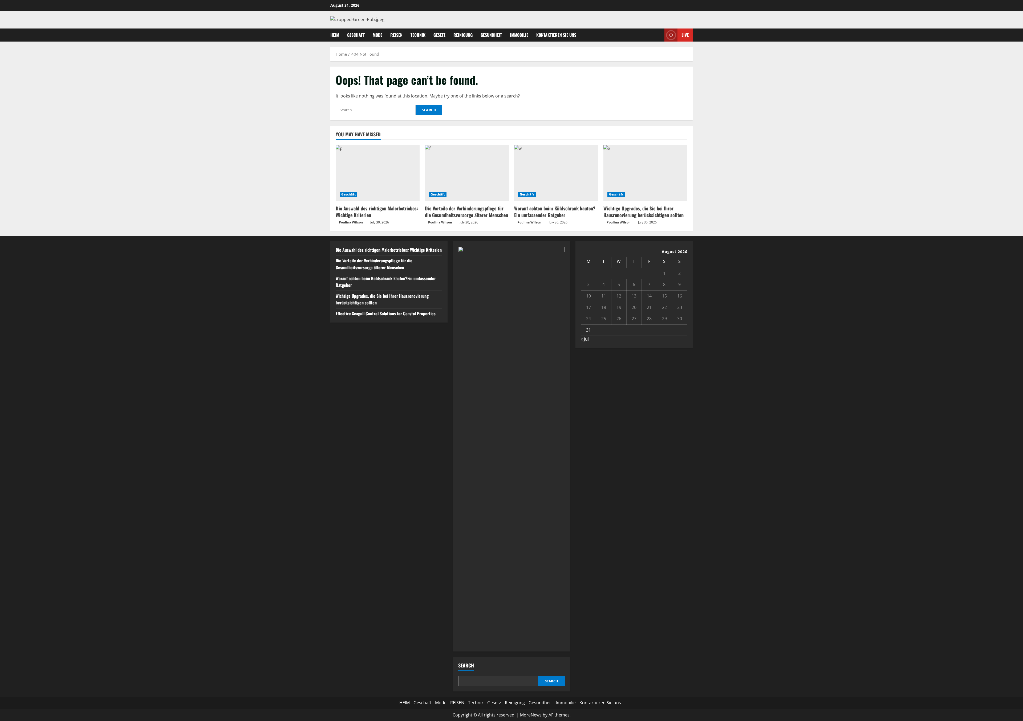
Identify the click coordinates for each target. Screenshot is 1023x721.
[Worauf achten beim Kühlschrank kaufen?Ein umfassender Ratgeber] (556, 173)
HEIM (334, 35)
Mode (377, 35)
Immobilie (519, 35)
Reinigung (463, 35)
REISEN (396, 35)
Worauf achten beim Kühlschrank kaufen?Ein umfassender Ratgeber (554, 211)
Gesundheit (491, 35)
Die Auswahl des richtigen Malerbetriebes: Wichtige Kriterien (377, 211)
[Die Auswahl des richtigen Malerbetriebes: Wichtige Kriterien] (378, 173)
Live (685, 34)
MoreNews (531, 715)
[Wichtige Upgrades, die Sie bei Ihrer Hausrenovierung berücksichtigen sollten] (645, 173)
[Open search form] (658, 35)
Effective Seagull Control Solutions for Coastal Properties (386, 313)
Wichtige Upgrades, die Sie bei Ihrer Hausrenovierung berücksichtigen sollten (643, 211)
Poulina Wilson (351, 222)
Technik (418, 35)
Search (466, 665)
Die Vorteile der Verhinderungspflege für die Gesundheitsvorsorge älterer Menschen (466, 211)
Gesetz (439, 35)
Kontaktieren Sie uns (556, 35)
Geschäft (348, 194)
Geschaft (356, 35)
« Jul (585, 339)
